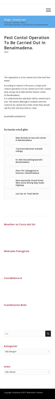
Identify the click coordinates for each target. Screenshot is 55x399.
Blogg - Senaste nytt (15, 19)
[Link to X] (49, 395)
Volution (39, 392)
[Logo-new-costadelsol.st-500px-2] (22, 10)
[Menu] (47, 10)
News (6, 52)
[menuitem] (47, 10)
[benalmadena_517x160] (27, 67)
